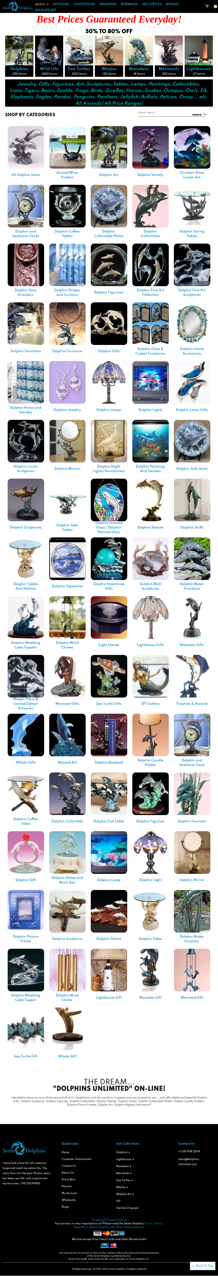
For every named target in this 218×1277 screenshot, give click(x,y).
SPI (118, 1201)
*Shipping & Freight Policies (109, 1220)
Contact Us (69, 1166)
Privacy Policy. (154, 1223)
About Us (68, 1173)
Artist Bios (68, 1179)
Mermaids (122, 1173)
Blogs (65, 1207)
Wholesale (69, 1200)
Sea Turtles (123, 1180)
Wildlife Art (124, 1194)
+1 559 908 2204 (189, 1151)
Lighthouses (124, 1159)
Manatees (122, 1166)
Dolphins (122, 1152)
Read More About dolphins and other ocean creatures (109, 1227)
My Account (69, 1193)
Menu (40, 4)
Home (65, 1152)
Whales (121, 1187)
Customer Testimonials (76, 1159)
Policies (67, 1186)
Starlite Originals (127, 1208)
